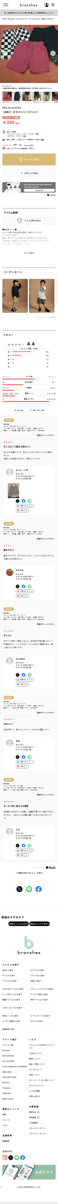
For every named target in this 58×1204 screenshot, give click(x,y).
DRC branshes (11, 107)
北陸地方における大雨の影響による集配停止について (30, 12)
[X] (10, 1157)
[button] (5, 53)
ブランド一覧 (7, 1045)
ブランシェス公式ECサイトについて (41, 1046)
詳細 (37, 134)
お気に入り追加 (31, 173)
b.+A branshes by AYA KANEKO (14, 1066)
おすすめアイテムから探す (13, 989)
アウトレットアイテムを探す (41, 989)
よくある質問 (34, 1091)
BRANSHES (28, 1187)
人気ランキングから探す (12, 1007)
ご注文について (35, 1053)
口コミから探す (36, 1021)
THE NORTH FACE (9, 1077)
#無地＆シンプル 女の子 (18, 923)
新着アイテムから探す (11, 999)
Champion (6, 1088)
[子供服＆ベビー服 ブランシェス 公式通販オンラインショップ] (28, 4)
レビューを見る (28, 145)
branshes (6, 1050)
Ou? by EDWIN (8, 1061)
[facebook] (22, 1157)
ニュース (5, 1119)
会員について (34, 1074)
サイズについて (35, 1069)
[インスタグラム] (4, 1157)
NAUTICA (6, 1082)
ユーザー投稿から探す (11, 1021)
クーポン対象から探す (39, 994)
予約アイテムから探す (39, 999)
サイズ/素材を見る (33, 220)
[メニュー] (5, 4)
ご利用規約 (33, 1122)
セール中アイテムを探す (12, 994)
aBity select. (7, 1071)
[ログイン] (46, 5)
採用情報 (32, 1117)
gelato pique (7, 1098)
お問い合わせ (34, 1096)
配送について (34, 1058)
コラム (5, 1125)
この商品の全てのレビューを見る (29, 873)
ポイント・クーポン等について (41, 1080)
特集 (4, 1114)
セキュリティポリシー (38, 1128)
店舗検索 (6, 1141)
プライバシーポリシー (38, 1133)
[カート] (53, 5)
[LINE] (16, 1157)
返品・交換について (37, 1064)
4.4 (31, 343)
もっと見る (29, 253)
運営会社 (32, 1112)
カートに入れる (31, 159)
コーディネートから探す (40, 1015)
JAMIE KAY (6, 1093)
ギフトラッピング (36, 1085)
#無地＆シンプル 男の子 (39, 923)
